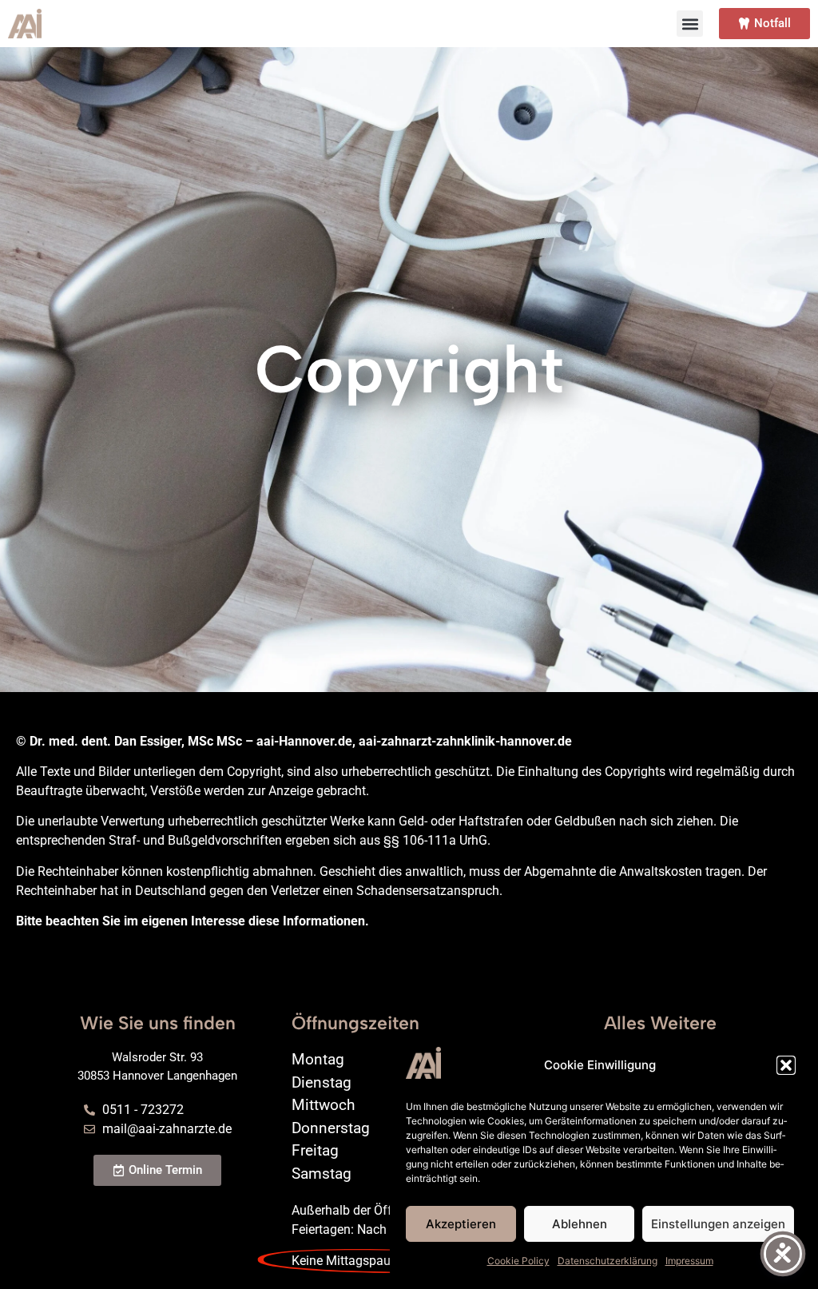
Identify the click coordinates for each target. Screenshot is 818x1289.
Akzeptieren (461, 1223)
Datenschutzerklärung (607, 1261)
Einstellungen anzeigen (718, 1223)
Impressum (689, 1261)
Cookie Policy (518, 1261)
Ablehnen (579, 1223)
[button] (786, 1065)
